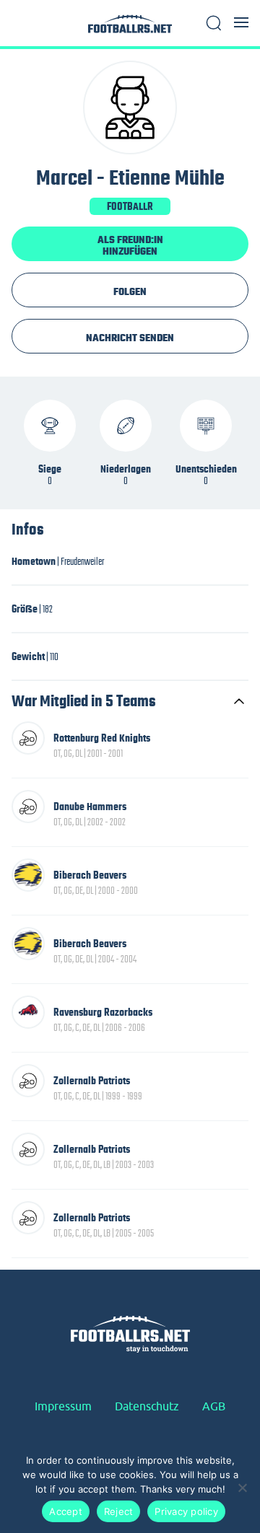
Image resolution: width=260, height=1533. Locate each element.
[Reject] (242, 1487)
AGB (213, 1406)
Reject (119, 1511)
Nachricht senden (130, 337)
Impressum (63, 1406)
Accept (65, 1511)
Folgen (130, 291)
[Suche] (213, 23)
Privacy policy (186, 1511)
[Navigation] (241, 22)
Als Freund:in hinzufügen (130, 245)
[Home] (130, 27)
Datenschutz (147, 1406)
